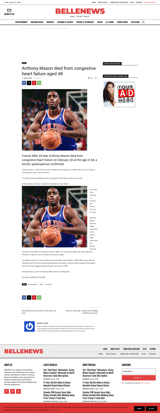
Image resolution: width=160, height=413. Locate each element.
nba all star (48, 284)
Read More (55, 410)
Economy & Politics (50, 401)
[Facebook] (24, 83)
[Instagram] (12, 391)
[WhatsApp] (39, 83)
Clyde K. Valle (28, 78)
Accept (151, 408)
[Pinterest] (34, 83)
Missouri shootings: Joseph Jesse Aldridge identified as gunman (82, 312)
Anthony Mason (32, 284)
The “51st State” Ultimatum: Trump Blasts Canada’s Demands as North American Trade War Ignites (58, 372)
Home (24, 28)
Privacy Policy (145, 383)
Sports (30, 28)
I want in (137, 377)
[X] (29, 83)
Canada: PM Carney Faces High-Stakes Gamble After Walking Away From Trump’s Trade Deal (59, 395)
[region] (80, 408)
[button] (143, 22)
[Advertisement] (80, 46)
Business (46, 379)
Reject (139, 408)
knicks (41, 284)
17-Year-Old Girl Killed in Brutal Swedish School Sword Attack (56, 384)
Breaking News (49, 389)
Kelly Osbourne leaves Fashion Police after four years (39, 312)
